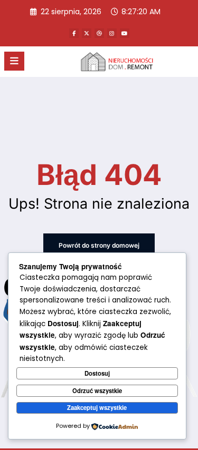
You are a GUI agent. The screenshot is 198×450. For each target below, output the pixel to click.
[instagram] (112, 33)
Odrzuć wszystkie (97, 390)
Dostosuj (97, 373)
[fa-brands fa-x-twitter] (86, 33)
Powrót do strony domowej (99, 245)
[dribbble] (99, 33)
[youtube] (124, 33)
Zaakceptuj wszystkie (97, 407)
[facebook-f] (74, 33)
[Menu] (14, 61)
